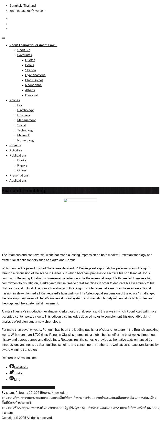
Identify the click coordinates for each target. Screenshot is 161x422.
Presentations (19, 175)
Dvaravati (31, 95)
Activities (15, 150)
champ (11, 392)
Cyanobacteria (35, 75)
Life (19, 105)
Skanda (30, 70)
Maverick (23, 135)
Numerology (25, 140)
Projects (15, 145)
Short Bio (23, 50)
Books (29, 65)
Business (23, 115)
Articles (14, 100)
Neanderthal (33, 85)
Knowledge (59, 392)
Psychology (25, 110)
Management (26, 120)
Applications (18, 180)
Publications (18, 155)
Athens (30, 90)
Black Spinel (34, 80)
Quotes (30, 60)
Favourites (24, 55)
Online (22, 170)
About (33, 45)
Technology (25, 130)
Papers (22, 165)
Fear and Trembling (15, 387)
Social (21, 125)
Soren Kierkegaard (42, 387)
